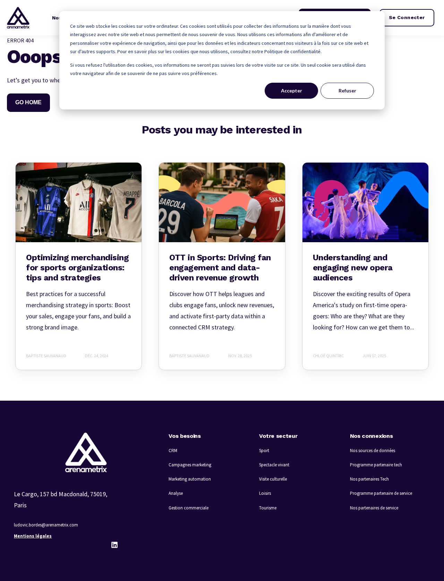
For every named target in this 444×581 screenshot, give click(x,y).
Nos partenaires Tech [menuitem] (369, 479)
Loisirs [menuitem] (265, 493)
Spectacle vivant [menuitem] (274, 465)
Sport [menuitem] (264, 450)
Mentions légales (33, 536)
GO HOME (28, 102)
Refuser (347, 90)
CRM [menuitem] (173, 450)
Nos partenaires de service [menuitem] (374, 508)
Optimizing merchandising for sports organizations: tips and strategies (77, 268)
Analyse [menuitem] (176, 493)
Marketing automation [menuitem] (190, 479)
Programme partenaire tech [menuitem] (376, 465)
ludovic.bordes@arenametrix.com (46, 525)
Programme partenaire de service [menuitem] (381, 493)
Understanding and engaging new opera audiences (353, 268)
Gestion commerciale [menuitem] (188, 508)
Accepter (291, 90)
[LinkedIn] (114, 544)
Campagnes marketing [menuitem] (190, 465)
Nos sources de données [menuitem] (372, 450)
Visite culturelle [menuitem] (273, 479)
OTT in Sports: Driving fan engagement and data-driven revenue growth (220, 268)
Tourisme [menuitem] (267, 508)
